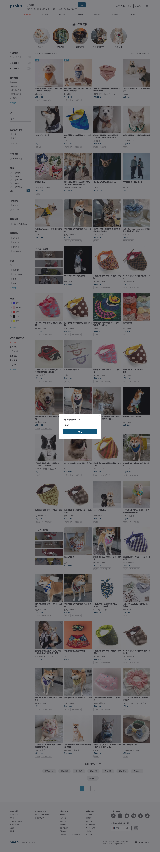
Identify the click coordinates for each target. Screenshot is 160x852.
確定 (80, 431)
